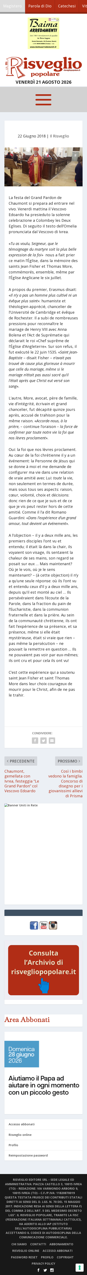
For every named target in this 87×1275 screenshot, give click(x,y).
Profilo (13, 1145)
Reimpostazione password (28, 1155)
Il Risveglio (59, 136)
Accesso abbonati (22, 1124)
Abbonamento (61, 1244)
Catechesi (67, 5)
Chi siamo (19, 1244)
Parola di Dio (40, 5)
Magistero (12, 5)
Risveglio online (20, 1135)
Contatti (38, 1244)
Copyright (65, 1257)
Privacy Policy (43, 1264)
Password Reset (24, 1257)
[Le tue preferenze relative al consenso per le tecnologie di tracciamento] (80, 1268)
